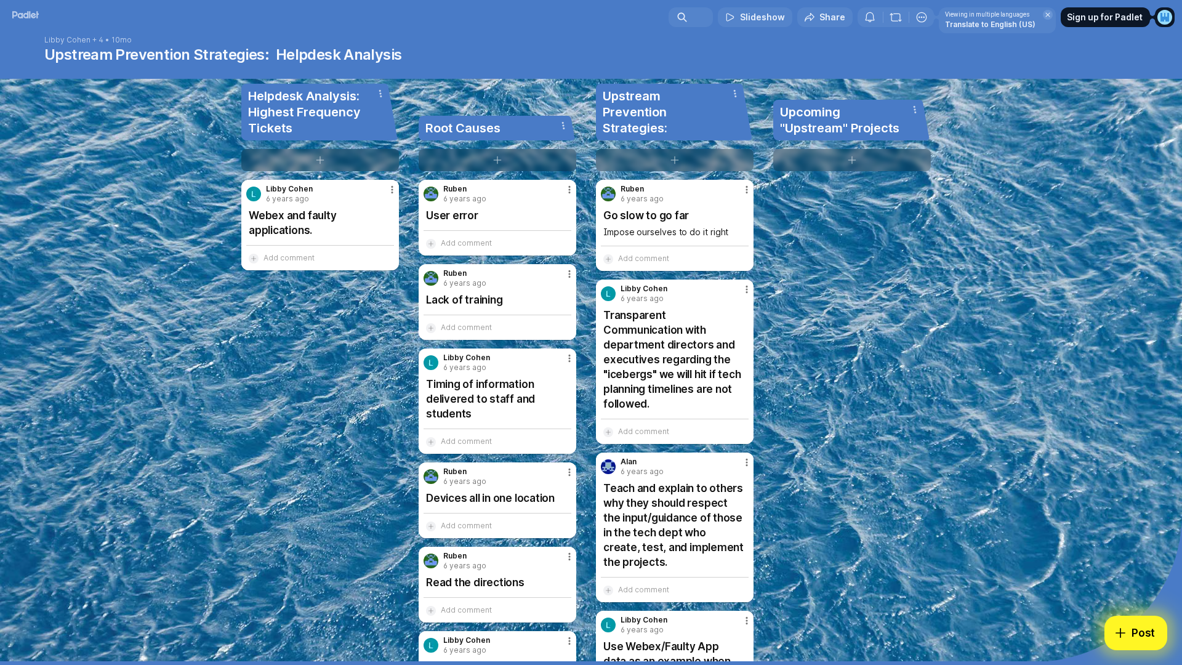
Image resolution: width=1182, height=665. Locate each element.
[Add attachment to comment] (253, 258)
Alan (629, 461)
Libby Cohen (67, 40)
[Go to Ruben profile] (431, 194)
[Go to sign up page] (1165, 17)
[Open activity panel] (870, 17)
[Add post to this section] (320, 160)
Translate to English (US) (990, 24)
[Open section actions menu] (380, 93)
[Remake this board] (895, 17)
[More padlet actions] (921, 17)
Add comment (289, 257)
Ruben (455, 189)
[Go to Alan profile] (608, 466)
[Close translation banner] (1048, 15)
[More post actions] (392, 190)
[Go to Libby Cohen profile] (253, 194)
